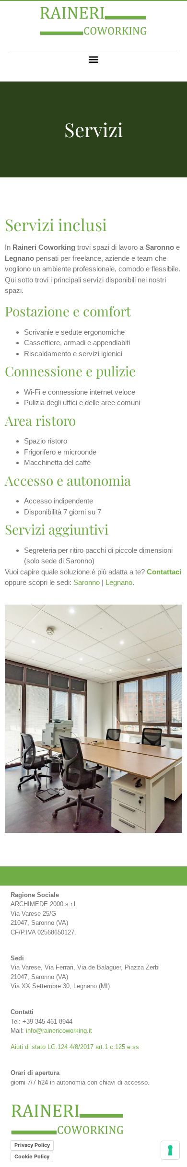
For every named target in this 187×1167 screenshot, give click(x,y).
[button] (94, 59)
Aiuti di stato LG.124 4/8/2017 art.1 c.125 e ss (75, 1046)
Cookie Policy (31, 1156)
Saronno (86, 582)
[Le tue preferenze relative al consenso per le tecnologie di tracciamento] (170, 1150)
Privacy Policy (32, 1145)
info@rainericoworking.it (59, 1030)
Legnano (118, 582)
